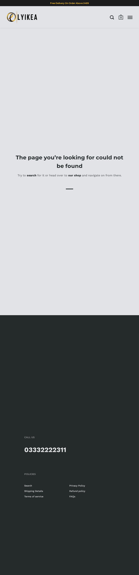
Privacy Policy (77, 485)
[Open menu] (130, 17)
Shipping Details (33, 491)
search (31, 175)
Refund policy (77, 491)
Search (28, 485)
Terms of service (33, 496)
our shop (74, 175)
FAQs (72, 496)
